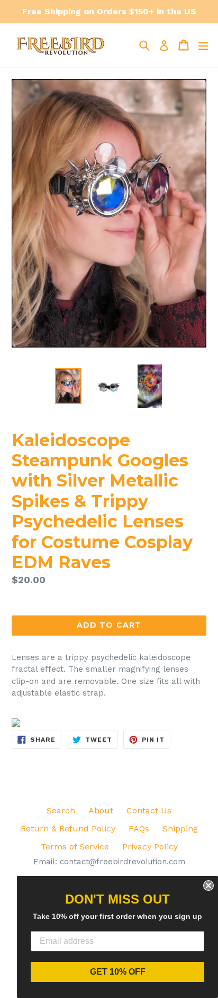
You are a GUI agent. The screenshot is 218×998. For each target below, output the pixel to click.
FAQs (139, 828)
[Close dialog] (208, 885)
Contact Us (148, 810)
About (100, 810)
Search (61, 810)
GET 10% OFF (118, 971)
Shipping (180, 828)
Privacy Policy (150, 846)
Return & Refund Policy (68, 828)
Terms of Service (75, 846)
